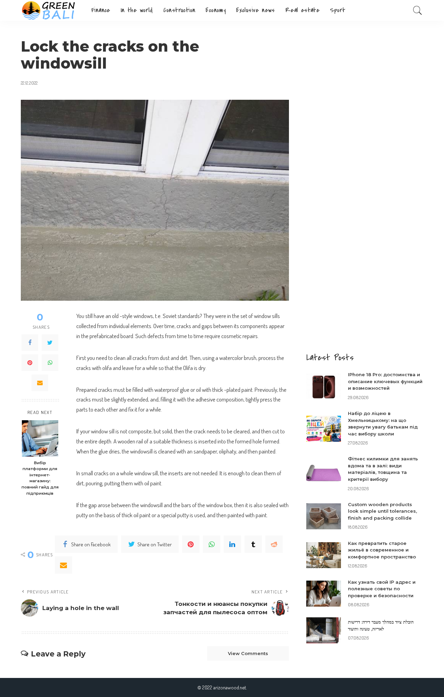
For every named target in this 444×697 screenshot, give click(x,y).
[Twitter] (50, 342)
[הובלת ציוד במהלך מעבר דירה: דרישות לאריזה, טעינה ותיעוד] (323, 630)
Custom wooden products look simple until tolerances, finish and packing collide (382, 511)
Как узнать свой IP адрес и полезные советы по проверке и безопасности (382, 588)
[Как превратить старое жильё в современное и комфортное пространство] (323, 555)
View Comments (248, 653)
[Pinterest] (30, 362)
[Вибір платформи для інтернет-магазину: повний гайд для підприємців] (40, 438)
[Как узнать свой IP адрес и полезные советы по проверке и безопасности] (323, 594)
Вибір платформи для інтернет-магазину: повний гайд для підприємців (40, 478)
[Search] (417, 10)
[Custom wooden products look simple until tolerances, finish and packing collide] (323, 516)
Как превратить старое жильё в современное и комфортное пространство (382, 549)
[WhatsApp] (50, 362)
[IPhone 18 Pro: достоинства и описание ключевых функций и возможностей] (323, 386)
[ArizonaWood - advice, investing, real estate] (51, 10)
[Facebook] (30, 342)
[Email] (40, 382)
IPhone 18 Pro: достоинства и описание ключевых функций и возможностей (385, 381)
